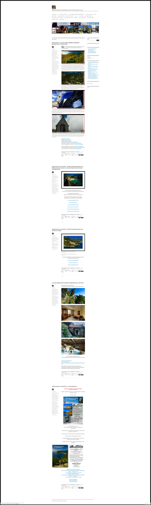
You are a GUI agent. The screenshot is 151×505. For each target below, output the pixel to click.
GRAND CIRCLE (61, 19)
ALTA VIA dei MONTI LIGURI (68, 17)
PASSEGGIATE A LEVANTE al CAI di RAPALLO (64, 386)
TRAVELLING (53, 180)
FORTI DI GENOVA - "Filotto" (91, 70)
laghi (58, 407)
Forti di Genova (54, 393)
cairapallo (53, 402)
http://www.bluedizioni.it (73, 481)
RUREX (57, 293)
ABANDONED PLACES (55, 296)
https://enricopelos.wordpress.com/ (73, 206)
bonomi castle (54, 183)
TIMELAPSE (76, 17)
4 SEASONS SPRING (54, 175)
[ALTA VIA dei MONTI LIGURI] (65, 501)
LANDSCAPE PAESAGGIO (55, 176)
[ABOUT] (52, 501)
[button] (73, 180)
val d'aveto (55, 73)
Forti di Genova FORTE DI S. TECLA (92, 48)
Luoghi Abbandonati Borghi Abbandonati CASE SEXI (67, 283)
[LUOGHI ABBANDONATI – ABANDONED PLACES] (56, 501)
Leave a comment (54, 74)
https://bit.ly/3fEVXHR (81, 147)
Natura (53, 409)
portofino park (54, 248)
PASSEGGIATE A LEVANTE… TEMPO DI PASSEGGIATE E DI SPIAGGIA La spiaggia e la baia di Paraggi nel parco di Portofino (67, 168)
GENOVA (55, 394)
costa (56, 185)
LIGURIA (53, 177)
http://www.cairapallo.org (73, 479)
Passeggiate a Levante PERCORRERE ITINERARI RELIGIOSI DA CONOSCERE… (65, 43)
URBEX (95, 14)
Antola (53, 400)
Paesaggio (55, 409)
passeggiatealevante (54, 70)
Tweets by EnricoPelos (90, 83)
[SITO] (64, 501)
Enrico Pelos (53, 48)
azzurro (55, 400)
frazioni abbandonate (54, 299)
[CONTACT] (62, 501)
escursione (57, 62)
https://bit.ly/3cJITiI (68, 140)
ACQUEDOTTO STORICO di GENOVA (57, 17)
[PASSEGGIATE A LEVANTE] (54, 501)
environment (57, 405)
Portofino (56, 412)
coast (54, 185)
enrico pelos (56, 243)
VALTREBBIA (55, 399)
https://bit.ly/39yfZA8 (79, 146)
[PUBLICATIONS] (59, 501)
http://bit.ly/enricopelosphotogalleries (73, 211)
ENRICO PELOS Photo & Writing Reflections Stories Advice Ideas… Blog (67, 10)
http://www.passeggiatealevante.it (73, 200)
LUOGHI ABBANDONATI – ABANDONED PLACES (76, 14)
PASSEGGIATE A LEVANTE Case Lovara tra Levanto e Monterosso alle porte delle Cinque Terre (93, 67)
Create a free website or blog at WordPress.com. (76, 499)
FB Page (88, 87)
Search (88, 39)
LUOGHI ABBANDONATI (55, 301)
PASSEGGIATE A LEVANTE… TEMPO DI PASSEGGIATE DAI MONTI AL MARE (67, 230)
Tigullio (55, 72)
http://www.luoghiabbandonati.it (73, 204)
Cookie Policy (17, 503)
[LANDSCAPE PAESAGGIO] (57, 501)
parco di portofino (56, 189)
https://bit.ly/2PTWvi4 (77, 148)
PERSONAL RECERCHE (55, 239)
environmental (54, 406)
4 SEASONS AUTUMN (54, 50)
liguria (55, 67)
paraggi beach (54, 188)
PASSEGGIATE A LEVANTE (63, 14)
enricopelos (53, 298)
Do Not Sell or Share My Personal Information (88, 499)
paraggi (53, 187)
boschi (55, 401)
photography (53, 412)
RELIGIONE (53, 56)
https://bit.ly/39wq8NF (79, 144)
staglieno (53, 72)
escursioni (56, 298)
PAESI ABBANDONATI (90, 17)
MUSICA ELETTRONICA (82, 17)
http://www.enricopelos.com (73, 262)
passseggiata (53, 71)
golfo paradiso (57, 65)
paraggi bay (55, 187)
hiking (55, 66)
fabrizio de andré (54, 63)
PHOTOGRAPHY (54, 14)
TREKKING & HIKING (55, 19)
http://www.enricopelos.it (65, 138)
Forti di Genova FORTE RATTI (91, 51)
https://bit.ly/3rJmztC (67, 139)
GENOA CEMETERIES (89, 14)
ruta (56, 71)
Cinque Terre (56, 403)
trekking (53, 73)
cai (56, 401)
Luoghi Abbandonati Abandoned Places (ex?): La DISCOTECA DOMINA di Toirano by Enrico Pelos (93, 63)
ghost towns (53, 300)
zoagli (55, 304)
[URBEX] (61, 501)
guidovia (53, 66)
